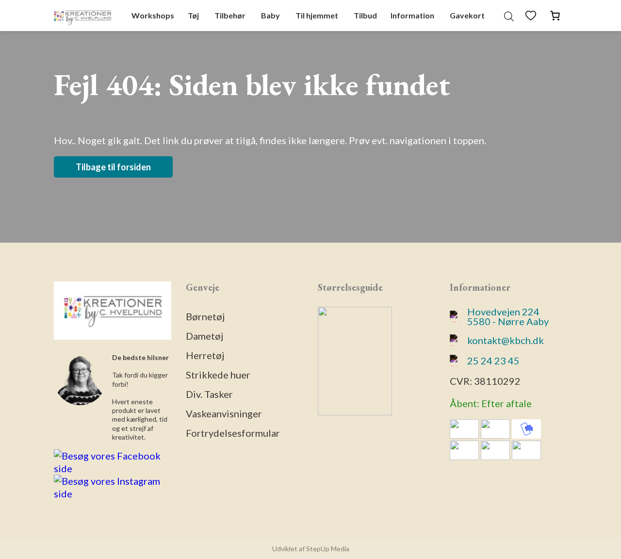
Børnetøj (205, 316)
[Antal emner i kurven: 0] (555, 15)
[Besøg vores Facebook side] (112, 468)
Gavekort (467, 15)
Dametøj (204, 336)
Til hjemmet (316, 15)
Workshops (152, 15)
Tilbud (365, 15)
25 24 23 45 (493, 360)
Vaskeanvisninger (224, 413)
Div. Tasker (209, 394)
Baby (270, 15)
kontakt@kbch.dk (505, 340)
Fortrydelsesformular (233, 433)
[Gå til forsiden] (83, 15)
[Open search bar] (509, 15)
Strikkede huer (218, 374)
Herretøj (205, 355)
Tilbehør (229, 15)
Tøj (193, 15)
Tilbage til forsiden (113, 167)
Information (412, 15)
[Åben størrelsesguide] (355, 411)
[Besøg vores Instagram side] (112, 493)
